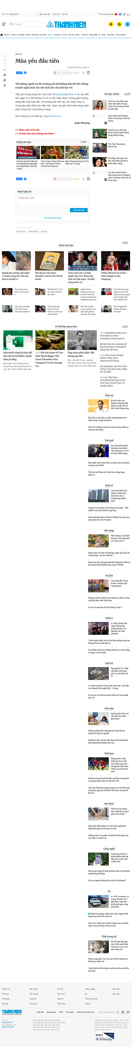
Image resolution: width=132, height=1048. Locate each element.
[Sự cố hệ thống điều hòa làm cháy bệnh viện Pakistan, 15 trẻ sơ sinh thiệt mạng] (98, 450)
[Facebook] (120, 14)
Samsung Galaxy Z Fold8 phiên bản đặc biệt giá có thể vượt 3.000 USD (120, 858)
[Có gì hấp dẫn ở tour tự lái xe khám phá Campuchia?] (98, 585)
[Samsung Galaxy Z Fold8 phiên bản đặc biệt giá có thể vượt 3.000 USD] (98, 859)
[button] (4, 56)
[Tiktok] (124, 14)
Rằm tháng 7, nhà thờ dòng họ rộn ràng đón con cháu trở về (120, 538)
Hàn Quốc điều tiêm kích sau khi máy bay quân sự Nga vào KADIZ (108, 464)
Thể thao (84, 35)
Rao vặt (116, 994)
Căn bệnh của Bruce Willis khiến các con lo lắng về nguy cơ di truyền (109, 651)
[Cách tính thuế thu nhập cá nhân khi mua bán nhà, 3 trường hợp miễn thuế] (98, 495)
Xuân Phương (33, 231)
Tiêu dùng (110, 35)
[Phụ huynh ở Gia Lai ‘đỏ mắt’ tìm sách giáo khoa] (98, 718)
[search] (26, 24)
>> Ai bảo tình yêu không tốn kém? (34, 133)
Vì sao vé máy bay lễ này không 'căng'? (105, 607)
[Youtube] (116, 14)
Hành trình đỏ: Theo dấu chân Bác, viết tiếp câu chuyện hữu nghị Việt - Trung (108, 687)
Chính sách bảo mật (85, 1012)
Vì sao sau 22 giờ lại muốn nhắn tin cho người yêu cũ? (108, 696)
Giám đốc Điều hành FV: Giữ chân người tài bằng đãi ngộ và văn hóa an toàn (107, 827)
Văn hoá (61, 994)
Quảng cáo (51, 1012)
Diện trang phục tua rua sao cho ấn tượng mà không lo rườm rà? (108, 960)
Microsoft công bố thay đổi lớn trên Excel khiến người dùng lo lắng (109, 872)
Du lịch (64, 35)
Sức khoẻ (34, 994)
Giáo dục (57, 35)
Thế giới (21, 35)
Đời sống (35, 35)
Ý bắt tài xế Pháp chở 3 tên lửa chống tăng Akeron (106, 473)
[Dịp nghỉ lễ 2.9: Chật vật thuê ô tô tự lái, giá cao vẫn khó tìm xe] (98, 673)
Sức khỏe (42, 35)
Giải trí (77, 35)
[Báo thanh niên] (66, 24)
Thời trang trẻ (121, 35)
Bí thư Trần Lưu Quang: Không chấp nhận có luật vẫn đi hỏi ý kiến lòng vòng (120, 404)
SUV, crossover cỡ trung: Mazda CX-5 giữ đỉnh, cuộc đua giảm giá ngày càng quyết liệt (120, 901)
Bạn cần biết (45, 14)
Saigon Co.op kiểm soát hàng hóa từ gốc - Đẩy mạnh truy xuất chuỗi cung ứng (108, 509)
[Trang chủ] (2, 35)
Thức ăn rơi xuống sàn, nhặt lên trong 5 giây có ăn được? (120, 811)
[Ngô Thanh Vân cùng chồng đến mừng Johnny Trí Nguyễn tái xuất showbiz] (98, 628)
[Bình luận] (4, 75)
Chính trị (7, 35)
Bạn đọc (116, 989)
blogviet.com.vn (52, 116)
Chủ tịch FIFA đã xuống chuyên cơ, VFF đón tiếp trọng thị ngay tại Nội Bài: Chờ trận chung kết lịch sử (109, 790)
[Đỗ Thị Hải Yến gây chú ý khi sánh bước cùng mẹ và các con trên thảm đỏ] (98, 946)
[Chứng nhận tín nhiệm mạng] (104, 1037)
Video (103, 35)
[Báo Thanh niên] (12, 1012)
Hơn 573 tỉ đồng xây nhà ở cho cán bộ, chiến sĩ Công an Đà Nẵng (108, 428)
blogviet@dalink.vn (66, 94)
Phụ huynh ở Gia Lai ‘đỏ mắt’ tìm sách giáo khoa (120, 716)
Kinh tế (28, 35)
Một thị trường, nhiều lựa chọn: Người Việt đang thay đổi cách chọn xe (108, 915)
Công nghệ (93, 35)
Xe (99, 35)
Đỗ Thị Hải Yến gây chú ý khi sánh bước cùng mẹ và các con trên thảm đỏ (120, 945)
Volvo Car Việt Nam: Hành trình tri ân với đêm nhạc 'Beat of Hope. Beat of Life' (108, 924)
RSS (61, 1012)
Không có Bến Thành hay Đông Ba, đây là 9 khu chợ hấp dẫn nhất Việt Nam (109, 599)
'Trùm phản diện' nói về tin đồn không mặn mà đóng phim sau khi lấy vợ (109, 641)
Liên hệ (64, 14)
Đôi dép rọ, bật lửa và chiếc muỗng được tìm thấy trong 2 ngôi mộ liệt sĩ (107, 419)
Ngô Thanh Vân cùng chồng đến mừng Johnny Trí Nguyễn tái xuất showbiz (119, 628)
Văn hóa (71, 35)
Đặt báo (40, 1012)
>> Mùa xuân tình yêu (27, 130)
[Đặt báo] (119, 24)
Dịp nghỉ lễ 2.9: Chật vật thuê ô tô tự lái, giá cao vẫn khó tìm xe (119, 672)
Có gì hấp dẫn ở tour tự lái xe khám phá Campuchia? (119, 583)
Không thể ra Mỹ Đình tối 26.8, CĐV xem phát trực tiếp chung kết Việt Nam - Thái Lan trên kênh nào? (120, 765)
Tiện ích (55, 14)
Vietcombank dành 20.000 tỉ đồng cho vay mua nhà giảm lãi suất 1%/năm (109, 518)
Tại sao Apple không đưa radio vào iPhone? (107, 880)
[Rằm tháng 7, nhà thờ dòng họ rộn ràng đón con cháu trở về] (98, 540)
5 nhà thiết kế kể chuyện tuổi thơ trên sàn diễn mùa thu (108, 969)
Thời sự (14, 35)
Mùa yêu (44, 231)
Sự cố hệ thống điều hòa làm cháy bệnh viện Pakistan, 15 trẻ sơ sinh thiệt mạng (120, 449)
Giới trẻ (50, 35)
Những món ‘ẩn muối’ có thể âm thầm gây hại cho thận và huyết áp (108, 836)
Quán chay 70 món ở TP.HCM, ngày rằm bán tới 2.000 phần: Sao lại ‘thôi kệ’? (109, 554)
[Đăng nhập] (127, 24)
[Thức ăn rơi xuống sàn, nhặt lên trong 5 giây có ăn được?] (98, 814)
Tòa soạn (70, 1012)
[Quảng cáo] (111, 24)
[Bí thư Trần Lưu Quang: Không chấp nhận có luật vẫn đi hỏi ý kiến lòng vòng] (98, 405)
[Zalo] (128, 14)
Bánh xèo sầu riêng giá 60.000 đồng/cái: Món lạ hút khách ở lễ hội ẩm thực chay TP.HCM (109, 563)
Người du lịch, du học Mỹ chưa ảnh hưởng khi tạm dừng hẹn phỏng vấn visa (108, 741)
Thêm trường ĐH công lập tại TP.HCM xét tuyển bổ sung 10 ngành (106, 732)
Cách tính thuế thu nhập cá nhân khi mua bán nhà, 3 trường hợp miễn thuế (119, 495)
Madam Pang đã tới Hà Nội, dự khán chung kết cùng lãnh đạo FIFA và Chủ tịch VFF (108, 779)
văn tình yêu (20, 231)
